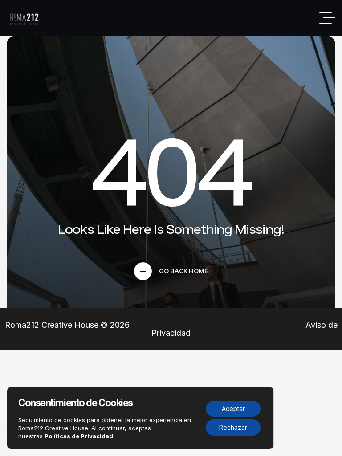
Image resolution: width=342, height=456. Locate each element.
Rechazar (233, 427)
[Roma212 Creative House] (25, 18)
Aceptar (233, 408)
